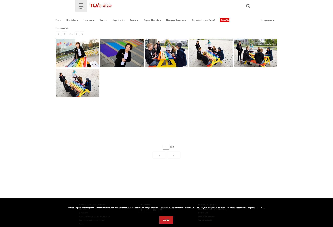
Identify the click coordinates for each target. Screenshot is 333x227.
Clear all (225, 20)
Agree (166, 220)
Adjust (211, 20)
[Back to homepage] (119, 6)
